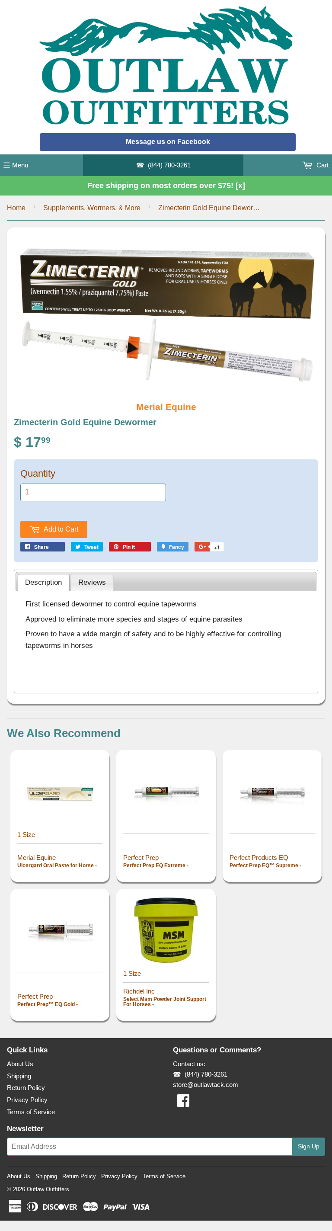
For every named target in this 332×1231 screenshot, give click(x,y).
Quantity (37, 473)
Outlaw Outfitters (48, 1189)
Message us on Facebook (168, 141)
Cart (322, 165)
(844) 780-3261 (169, 165)
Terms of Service (31, 1112)
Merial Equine (166, 407)
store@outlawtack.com (205, 1084)
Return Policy (26, 1087)
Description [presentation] (43, 582)
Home (16, 208)
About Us (20, 1064)
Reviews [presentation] (92, 582)
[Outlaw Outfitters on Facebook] (183, 1103)
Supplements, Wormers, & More (91, 208)
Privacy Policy (27, 1099)
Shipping (19, 1076)
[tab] (44, 582)
